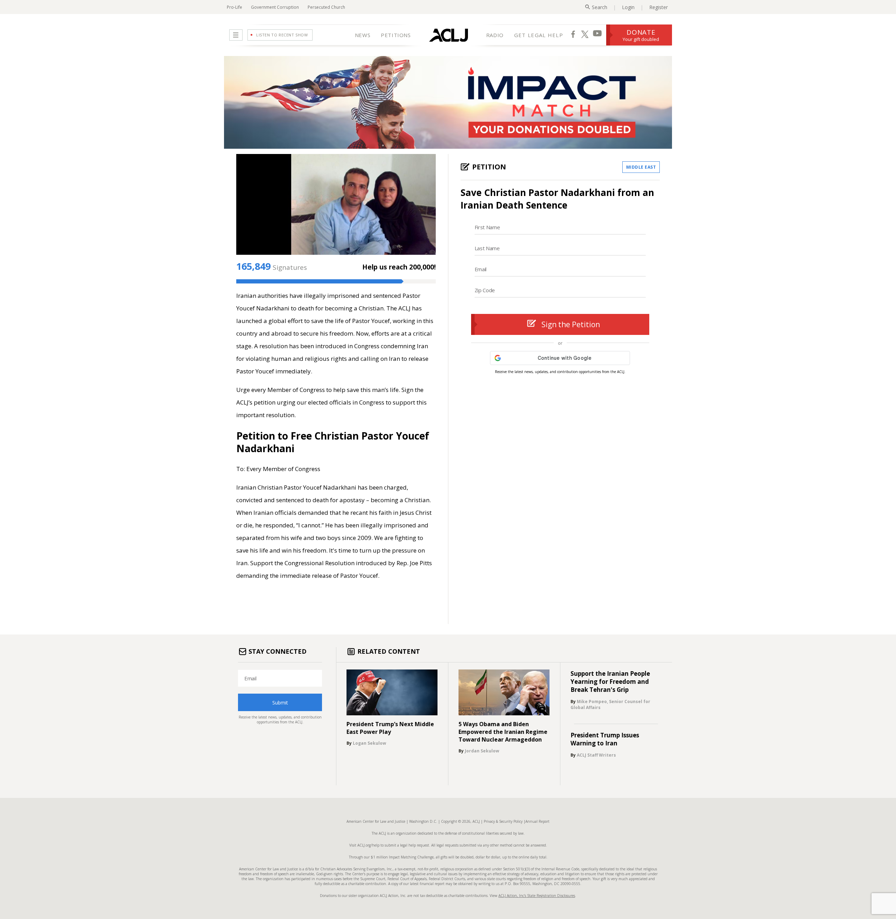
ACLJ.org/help (367, 845)
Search (599, 7)
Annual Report (537, 821)
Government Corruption (275, 7)
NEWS (362, 34)
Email (481, 269)
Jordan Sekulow (482, 751)
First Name (487, 227)
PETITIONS (396, 34)
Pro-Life (234, 7)
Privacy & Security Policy (503, 821)
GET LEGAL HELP (538, 34)
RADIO (495, 34)
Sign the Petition (570, 324)
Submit (280, 702)
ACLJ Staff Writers (596, 755)
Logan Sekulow (369, 743)
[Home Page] (448, 35)
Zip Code (485, 290)
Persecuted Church (326, 7)
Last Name (487, 248)
